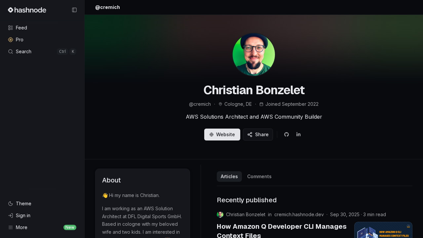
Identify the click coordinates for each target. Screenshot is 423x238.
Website (225, 134)
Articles (229, 176)
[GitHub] (286, 134)
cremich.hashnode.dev (299, 214)
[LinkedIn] (298, 134)
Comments (259, 176)
